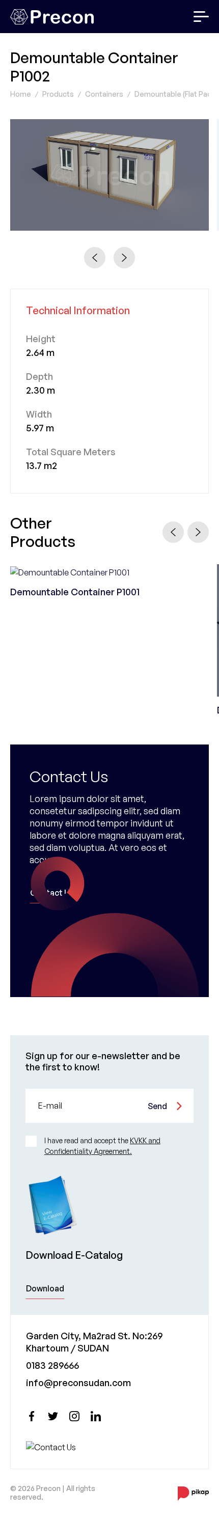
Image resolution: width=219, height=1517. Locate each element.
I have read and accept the (102, 1145)
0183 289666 (52, 1365)
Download (45, 1288)
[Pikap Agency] (193, 1493)
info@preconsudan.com (78, 1382)
